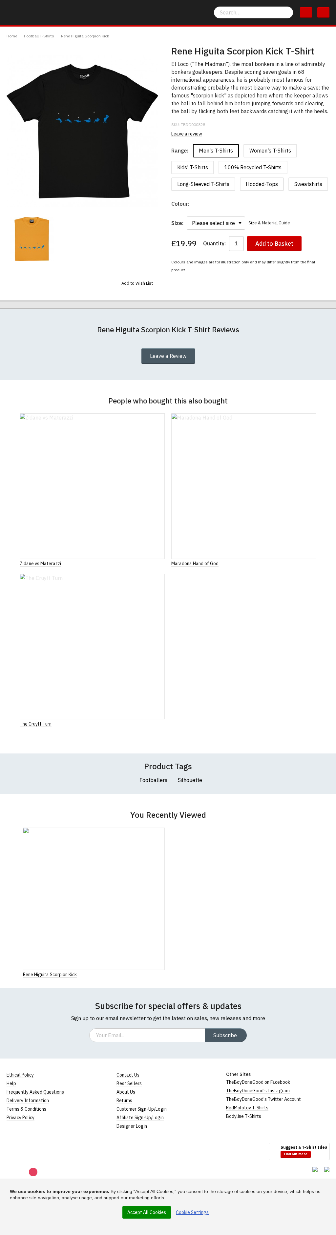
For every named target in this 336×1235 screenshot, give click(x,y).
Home (12, 35)
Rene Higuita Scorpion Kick (85, 35)
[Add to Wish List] (163, 974)
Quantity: (214, 243)
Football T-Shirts (39, 35)
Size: (177, 223)
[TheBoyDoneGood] (36, 1151)
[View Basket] (306, 12)
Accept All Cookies (146, 1212)
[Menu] (323, 12)
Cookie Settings (192, 1212)
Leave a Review (168, 356)
